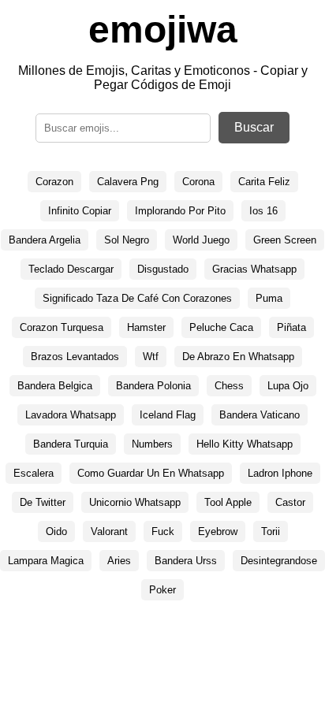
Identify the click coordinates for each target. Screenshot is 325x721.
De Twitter (42, 502)
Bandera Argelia (44, 240)
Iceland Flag (168, 415)
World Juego (201, 240)
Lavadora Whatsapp (70, 415)
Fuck (162, 531)
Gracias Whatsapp (254, 269)
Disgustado (163, 269)
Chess (229, 386)
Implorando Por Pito (180, 211)
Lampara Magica (46, 561)
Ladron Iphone (280, 473)
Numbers (152, 444)
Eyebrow (217, 531)
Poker (162, 590)
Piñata (291, 327)
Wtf (151, 356)
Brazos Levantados (75, 356)
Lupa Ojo (287, 386)
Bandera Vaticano (259, 415)
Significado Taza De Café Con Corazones (137, 298)
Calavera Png (128, 182)
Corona (198, 182)
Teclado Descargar (71, 269)
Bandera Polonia (153, 386)
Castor (290, 502)
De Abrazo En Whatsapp (238, 356)
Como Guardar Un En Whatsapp (150, 473)
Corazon (54, 182)
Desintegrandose (279, 561)
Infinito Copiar (79, 211)
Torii (270, 531)
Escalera (33, 473)
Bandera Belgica (54, 386)
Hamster (146, 327)
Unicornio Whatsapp (135, 502)
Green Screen (284, 240)
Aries (119, 561)
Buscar (254, 127)
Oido (56, 531)
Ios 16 (263, 211)
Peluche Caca (221, 327)
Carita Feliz (264, 182)
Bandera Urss (186, 561)
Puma (269, 298)
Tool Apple (228, 502)
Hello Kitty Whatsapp (244, 444)
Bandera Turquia (70, 444)
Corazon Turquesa (61, 327)
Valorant (109, 531)
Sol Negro (126, 240)
